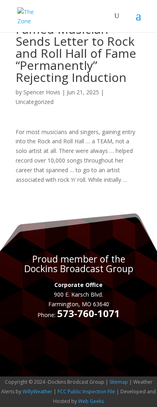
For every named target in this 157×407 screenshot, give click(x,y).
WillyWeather (37, 391)
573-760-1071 (88, 313)
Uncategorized (35, 102)
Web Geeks (91, 401)
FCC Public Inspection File (86, 391)
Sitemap (118, 382)
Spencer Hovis (41, 92)
